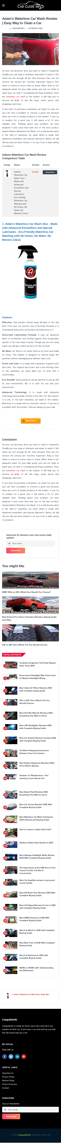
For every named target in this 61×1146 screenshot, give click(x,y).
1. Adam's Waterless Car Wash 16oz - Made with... (31, 994)
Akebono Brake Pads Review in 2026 (36, 843)
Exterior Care (35, 28)
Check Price (50, 172)
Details (35, 172)
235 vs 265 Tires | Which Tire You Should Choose (24, 645)
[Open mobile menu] (3, 5)
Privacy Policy (8, 1077)
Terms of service (9, 1084)
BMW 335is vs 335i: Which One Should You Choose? (26, 592)
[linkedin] (17, 1056)
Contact (5, 1088)
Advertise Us (7, 1073)
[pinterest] (23, 1056)
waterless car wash (15, 96)
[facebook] (4, 1056)
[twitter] (11, 1056)
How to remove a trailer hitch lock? (35, 829)
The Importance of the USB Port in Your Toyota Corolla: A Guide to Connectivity (37, 870)
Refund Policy (8, 1080)
